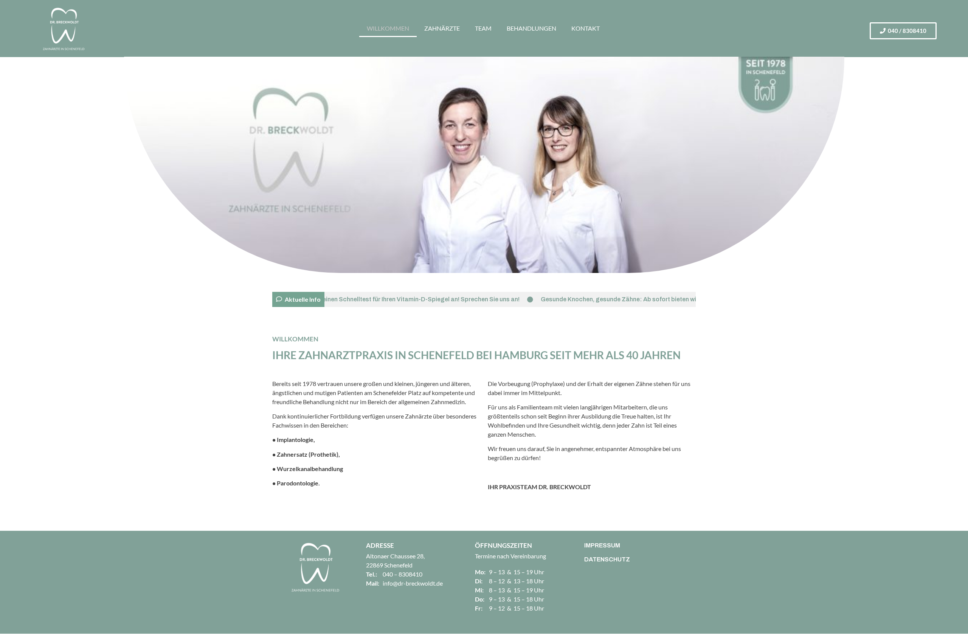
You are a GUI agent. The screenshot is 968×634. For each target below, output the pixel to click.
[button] (903, 30)
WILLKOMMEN (388, 28)
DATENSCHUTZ (607, 559)
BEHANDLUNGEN (531, 28)
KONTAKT (585, 28)
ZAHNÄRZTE (442, 28)
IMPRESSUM (602, 545)
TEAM (483, 28)
